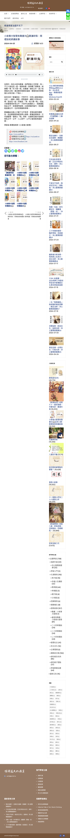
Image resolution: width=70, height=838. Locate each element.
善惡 (52, 701)
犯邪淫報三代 (54, 543)
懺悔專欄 (40, 787)
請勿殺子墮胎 (56, 662)
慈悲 (51, 727)
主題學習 (42, 13)
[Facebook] (5, 150)
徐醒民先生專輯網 (43, 819)
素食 (51, 742)
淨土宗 (52, 739)
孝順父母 (59, 713)
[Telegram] (22, 150)
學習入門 (54, 571)
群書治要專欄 (42, 790)
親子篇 (54, 594)
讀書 (51, 751)
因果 (58, 701)
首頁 (5, 13)
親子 (52, 748)
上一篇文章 (16, 216)
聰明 (51, 745)
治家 (57, 736)
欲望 (57, 733)
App (22, 18)
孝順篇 (54, 591)
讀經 (57, 751)
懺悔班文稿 (55, 653)
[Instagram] (19, 150)
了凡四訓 (52, 687)
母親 (51, 736)
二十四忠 (53, 689)
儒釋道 (52, 695)
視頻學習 (52, 13)
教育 (52, 730)
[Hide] (69, 21)
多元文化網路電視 (43, 793)
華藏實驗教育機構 (43, 816)
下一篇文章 (33, 216)
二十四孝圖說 (57, 625)
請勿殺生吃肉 (56, 657)
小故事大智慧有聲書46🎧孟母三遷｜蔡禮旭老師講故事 (56, 422)
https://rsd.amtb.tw (32, 136)
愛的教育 (53, 724)
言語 (57, 748)
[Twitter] (12, 150)
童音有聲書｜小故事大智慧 (30, 29)
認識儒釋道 (15, 13)
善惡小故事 (53, 482)
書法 (51, 733)
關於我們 (7, 18)
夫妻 (60, 710)
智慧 (58, 730)
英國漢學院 (41, 821)
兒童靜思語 (53, 440)
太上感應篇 (53, 710)
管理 (58, 739)
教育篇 (54, 587)
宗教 (51, 716)
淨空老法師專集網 (43, 804)
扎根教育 (54, 575)
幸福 (59, 719)
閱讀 (57, 754)
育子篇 (54, 578)
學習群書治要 (56, 668)
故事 (58, 727)
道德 (52, 754)
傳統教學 (58, 692)
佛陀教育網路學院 (43, 810)
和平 (57, 698)
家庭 (57, 716)
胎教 (57, 745)
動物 (58, 695)
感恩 (59, 724)
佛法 (51, 692)
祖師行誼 (54, 562)
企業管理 (54, 650)
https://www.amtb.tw (16, 134)
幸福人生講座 (57, 581)
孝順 (52, 713)
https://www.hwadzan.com (18, 141)
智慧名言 (54, 643)
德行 (59, 722)
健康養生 (54, 605)
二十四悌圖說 (57, 631)
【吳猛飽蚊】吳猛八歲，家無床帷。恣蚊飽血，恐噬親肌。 (56, 527)
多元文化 (54, 646)
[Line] (9, 150)
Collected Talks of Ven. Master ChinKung (50, 807)
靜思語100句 (54, 378)
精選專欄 (32, 13)
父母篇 (54, 598)
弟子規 (52, 722)
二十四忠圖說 (57, 637)
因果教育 (54, 601)
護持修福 (16, 18)
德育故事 (18, 29)
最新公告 (24, 13)
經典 (57, 742)
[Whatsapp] (15, 150)
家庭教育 (53, 719)
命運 (51, 698)
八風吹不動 (53, 455)
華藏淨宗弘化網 (42, 813)
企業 (60, 689)
